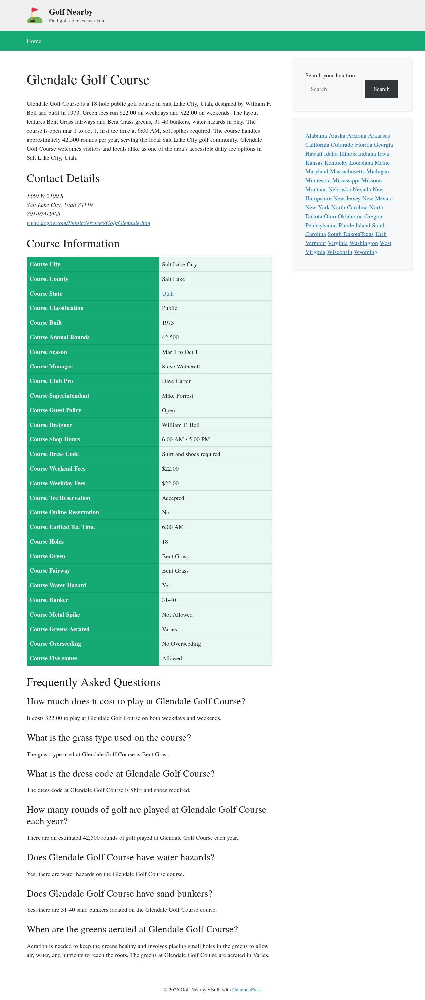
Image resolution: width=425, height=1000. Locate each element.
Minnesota (318, 180)
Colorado (342, 144)
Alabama (316, 135)
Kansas (314, 162)
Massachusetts (347, 171)
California (317, 144)
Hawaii (313, 153)
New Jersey (347, 198)
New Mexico (377, 198)
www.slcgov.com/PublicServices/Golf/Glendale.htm (88, 223)
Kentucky (336, 162)
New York (317, 207)
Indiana (367, 153)
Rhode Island (354, 225)
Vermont (315, 243)
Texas (367, 234)
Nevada (362, 189)
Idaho (331, 153)
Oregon (373, 216)
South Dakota (344, 234)
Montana (316, 189)
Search (382, 89)
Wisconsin (339, 252)
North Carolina (349, 207)
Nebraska (339, 189)
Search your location (330, 75)
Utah (168, 293)
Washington (363, 243)
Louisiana (361, 162)
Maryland (316, 171)
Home (34, 41)
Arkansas (379, 135)
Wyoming (365, 252)
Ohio (330, 216)
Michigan (377, 171)
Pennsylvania (321, 225)
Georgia (383, 144)
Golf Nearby (71, 11)
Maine (382, 162)
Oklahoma (350, 216)
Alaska (337, 135)
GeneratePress (247, 989)
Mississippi (346, 180)
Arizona (356, 135)
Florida (363, 144)
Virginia (338, 243)
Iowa (383, 153)
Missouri (371, 180)
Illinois (347, 153)
